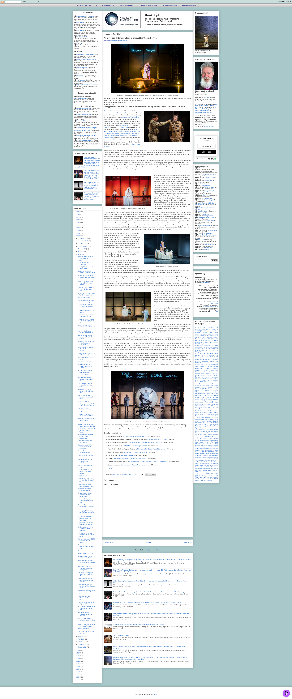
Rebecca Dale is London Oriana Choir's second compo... (85, 283)
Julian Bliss (208, 248)
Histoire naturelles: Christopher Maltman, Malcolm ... (85, 614)
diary (197, 375)
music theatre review (202, 414)
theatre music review (201, 465)
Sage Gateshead (213, 445)
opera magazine (204, 426)
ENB (216, 378)
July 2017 (81, 251)
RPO (203, 443)
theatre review (213, 465)
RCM (203, 438)
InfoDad (215, 311)
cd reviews (214, 359)
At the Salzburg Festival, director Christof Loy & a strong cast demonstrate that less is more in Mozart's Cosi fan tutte (91, 185)
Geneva (210, 388)
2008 (78, 672)
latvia (196, 402)
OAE (211, 422)
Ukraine (208, 468)
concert (215, 366)
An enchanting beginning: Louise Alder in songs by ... (86, 277)
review (207, 440)
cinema (204, 362)
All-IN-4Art (205, 331)
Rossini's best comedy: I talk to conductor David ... (86, 425)
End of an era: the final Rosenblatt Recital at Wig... (85, 385)
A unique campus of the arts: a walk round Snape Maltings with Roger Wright (138, 624)
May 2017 (81, 636)
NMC (216, 417)
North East (211, 419)
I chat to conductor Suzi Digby (157, 439)
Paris (196, 433)
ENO (208, 380)
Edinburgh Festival (200, 378)
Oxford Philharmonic (212, 431)
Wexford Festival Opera (210, 475)
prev (203, 437)
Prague (197, 437)
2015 (78, 653)
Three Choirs (199, 467)
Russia (211, 443)
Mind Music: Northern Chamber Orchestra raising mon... (85, 568)
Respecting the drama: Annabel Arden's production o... (85, 494)
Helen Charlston (212, 192)
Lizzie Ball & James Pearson (206, 217)
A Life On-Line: (209, 327)
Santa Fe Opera (210, 447)
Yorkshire (209, 480)
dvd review (206, 377)
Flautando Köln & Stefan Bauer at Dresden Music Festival (148, 462)
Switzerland (198, 460)
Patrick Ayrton (208, 233)
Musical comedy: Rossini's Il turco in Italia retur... (86, 315)
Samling (203, 447)
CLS (206, 364)
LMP (212, 405)
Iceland (197, 399)
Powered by (201, 159)
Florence (204, 387)
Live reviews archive (149, 5)
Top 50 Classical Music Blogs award (85, 441)
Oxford (211, 429)
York (205, 480)
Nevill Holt (198, 416)
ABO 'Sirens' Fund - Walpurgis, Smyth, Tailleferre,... (84, 262)
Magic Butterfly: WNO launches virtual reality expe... (85, 397)
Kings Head (206, 401)
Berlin (216, 340)
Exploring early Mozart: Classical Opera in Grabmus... (85, 461)
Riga (196, 442)
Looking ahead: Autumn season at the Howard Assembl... (85, 580)
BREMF (197, 344)
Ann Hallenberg (212, 230)
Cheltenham (205, 361)
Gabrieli (197, 388)
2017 (78, 236)
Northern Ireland (212, 421)
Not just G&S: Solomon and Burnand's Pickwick (86, 625)
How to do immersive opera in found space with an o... (86, 592)
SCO (216, 447)
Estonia (197, 382)
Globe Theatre (211, 390)
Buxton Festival (211, 348)
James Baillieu (206, 185)
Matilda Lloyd (208, 249)
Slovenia (207, 450)
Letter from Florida (208, 404)
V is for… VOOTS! (83, 401)
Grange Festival (114, 40)
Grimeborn (198, 395)
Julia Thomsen (208, 198)
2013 (78, 658)
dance (202, 373)
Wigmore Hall (200, 477)
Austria (216, 332)
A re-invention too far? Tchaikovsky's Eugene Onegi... (85, 500)
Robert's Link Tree (84, 5)
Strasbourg (205, 457)
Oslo (207, 429)
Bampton (202, 335)
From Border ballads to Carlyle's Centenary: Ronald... (85, 366)
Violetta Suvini (207, 168)
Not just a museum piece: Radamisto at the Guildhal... (85, 528)
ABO (196, 329)
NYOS (207, 422)
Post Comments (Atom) (152, 550)
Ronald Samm (114, 136)
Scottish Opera (205, 448)
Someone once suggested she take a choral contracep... (86, 343)
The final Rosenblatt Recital (127, 455)
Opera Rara (199, 428)
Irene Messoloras (209, 190)
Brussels (206, 347)
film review (206, 385)
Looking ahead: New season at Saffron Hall (85, 485)
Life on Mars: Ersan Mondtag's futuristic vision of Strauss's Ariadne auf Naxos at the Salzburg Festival (147, 603)
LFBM (216, 404)
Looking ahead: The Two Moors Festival (85, 267)
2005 (78, 680)
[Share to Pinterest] (155, 474)
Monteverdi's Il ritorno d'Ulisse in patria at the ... (86, 331)
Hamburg (208, 397)
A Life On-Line (200, 327)
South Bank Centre (212, 453)
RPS (207, 443)
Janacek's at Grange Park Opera (136, 436)
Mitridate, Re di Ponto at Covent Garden (85, 257)
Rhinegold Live (214, 440)
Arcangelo (198, 332)
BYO (202, 355)
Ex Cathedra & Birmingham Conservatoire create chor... (86, 608)
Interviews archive (189, 5)
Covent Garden (209, 372)
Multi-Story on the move (85, 362)
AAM (216, 327)
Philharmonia (210, 433)
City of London (213, 362)
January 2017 (82, 647)
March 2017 (82, 642)
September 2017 (83, 246)
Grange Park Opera (212, 394)
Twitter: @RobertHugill (127, 5)
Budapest (215, 347)
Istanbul (215, 399)
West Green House (212, 473)
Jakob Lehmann (209, 244)
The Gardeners (205, 462)
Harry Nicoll (124, 136)
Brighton (203, 344)
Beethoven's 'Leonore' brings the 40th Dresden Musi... (86, 391)
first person (214, 385)
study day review (201, 458)
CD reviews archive (169, 5)
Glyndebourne (199, 392)
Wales (197, 472)
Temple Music (210, 460)
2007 (78, 674)
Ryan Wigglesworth (208, 174)
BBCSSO (197, 340)
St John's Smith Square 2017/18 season (85, 371)
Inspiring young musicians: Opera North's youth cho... (86, 289)
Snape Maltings (205, 452)
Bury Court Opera (200, 348)
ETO (201, 382)
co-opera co (214, 364)
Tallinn (204, 460)
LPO (209, 407)
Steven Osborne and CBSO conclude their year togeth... (86, 540)
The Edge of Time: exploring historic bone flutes (86, 410)
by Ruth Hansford (206, 353)
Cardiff (209, 357)
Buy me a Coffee (209, 126)
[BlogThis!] (148, 474)
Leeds (211, 402)
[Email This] (146, 474)
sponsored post (207, 455)
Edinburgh (215, 377)
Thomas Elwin (123, 127)
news (202, 417)
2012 (78, 661)
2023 (78, 220)
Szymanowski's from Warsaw (135, 465)
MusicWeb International (210, 306)
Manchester (203, 409)
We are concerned (83, 629)
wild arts (209, 477)
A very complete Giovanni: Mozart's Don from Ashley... (86, 348)
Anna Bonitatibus (123, 125)
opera (205, 424)
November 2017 (83, 241)
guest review (199, 397)
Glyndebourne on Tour (211, 392)
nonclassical (198, 419)
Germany (198, 390)
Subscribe (206, 152)
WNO (216, 479)
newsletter (208, 417)
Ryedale (197, 445)
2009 (78, 669)
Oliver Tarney (208, 200)
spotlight (215, 455)
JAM (202, 401)
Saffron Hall (204, 445)
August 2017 (82, 249)
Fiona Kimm (130, 134)
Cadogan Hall (213, 355)
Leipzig (201, 404)
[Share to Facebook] (153, 474)
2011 (78, 664)
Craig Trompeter (202, 211)
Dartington (208, 373)
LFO (196, 405)
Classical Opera (199, 364)
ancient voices (213, 331)
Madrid (197, 409)
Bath (204, 337)
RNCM (207, 442)
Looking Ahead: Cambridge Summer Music (86, 456)
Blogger (154, 694)
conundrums (214, 370)
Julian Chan (205, 214)
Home (110, 468)
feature (201, 384)
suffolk (210, 458)
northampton (202, 421)
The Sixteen (214, 463)
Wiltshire (215, 477)
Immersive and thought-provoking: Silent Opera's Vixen (86, 586)
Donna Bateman (123, 131)
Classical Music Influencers (203, 112)
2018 (78, 233)
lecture (206, 402)
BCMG (203, 340)
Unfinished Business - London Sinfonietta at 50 (86, 272)
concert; (215, 368)
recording (202, 440)
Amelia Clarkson (209, 220)
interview (205, 399)
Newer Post (108, 543)
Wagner (215, 470)
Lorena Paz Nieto (135, 131)
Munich (216, 409)
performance (202, 433)
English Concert (200, 380)
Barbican (208, 335)
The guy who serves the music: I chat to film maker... (85, 471)
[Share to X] (151, 474)
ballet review (210, 334)
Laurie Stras (201, 240)
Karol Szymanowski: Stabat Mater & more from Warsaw (86, 430)
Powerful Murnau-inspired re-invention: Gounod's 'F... (86, 506)
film (200, 385)
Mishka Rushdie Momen (209, 235)
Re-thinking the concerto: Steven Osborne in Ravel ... (86, 562)
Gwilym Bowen (109, 134)
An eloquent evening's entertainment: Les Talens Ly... (85, 518)
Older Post (187, 543)
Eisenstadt (209, 378)
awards (197, 334)
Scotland (198, 448)
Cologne (202, 366)
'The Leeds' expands (84, 551)
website (216, 472)
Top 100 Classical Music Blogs (205, 109)
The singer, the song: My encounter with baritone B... (86, 512)
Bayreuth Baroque (212, 337)
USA (212, 468)
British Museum (214, 344)
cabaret (206, 355)
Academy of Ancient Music (131, 117)
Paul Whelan (113, 131)
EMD (213, 378)
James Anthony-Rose (204, 225)
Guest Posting (213, 395)
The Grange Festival (123, 113)
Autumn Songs (82, 476)
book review (213, 342)
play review (203, 434)
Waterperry (204, 472)
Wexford (197, 475)
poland (210, 434)
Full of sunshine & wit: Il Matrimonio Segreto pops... (85, 598)
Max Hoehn (206, 195)
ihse (201, 399)
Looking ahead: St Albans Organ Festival (86, 603)
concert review (203, 368)
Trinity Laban (210, 467)
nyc (201, 422)
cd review (205, 359)
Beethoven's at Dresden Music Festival (129, 458)
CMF (209, 364)
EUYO (210, 382)
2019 (78, 230)
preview (209, 436)
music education (201, 412)
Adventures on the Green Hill (208, 329)
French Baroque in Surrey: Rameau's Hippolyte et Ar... (86, 320)
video (210, 470)
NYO (204, 422)
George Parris (208, 216)
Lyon (216, 407)
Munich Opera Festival (202, 410)
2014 (78, 656)
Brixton (202, 347)
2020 (78, 228)
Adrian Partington (209, 187)
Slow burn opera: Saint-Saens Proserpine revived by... (85, 446)
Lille (204, 405)
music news (213, 412)
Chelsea (197, 361)
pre (201, 437)
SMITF (212, 450)
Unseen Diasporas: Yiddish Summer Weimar (86, 451)
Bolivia (206, 342)
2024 (78, 217)
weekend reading (200, 473)
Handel (215, 397)
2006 (78, 677)
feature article (209, 384)
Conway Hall (199, 372)
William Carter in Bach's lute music (135, 452)
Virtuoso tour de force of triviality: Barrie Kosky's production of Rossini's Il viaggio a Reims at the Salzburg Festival (151, 592)
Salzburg (197, 447)
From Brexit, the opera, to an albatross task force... (86, 415)
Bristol (207, 344)
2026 (78, 212)
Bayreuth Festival (201, 339)
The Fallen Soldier (83, 375)
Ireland (211, 399)
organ (203, 429)
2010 (78, 666)
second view (214, 448)
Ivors (199, 401)
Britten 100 (210, 345)
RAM (200, 438)
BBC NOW (214, 339)
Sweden (215, 458)
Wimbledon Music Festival (203, 479)
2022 (78, 222)
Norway (197, 422)
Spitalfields (198, 455)
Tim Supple (108, 111)
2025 (78, 214)
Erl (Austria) (214, 380)
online (196, 424)
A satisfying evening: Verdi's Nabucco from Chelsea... (86, 404)
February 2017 (82, 644)
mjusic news (210, 409)
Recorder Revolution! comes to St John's (84, 489)
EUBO (205, 382)
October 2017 (82, 243)
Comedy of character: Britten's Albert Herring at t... (86, 326)
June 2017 (81, 254)
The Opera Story (204, 463)
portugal (215, 434)
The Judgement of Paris (121, 635)
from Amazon (205, 283)
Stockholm (198, 457)
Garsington (203, 389)
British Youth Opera (201, 345)
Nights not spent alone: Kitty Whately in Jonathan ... (86, 294)
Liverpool (207, 405)
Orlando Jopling (209, 177)
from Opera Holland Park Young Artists (145, 442)
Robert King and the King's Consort (135, 446)
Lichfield (200, 405)
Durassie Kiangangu (120, 140)
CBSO (213, 357)
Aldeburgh (198, 331)
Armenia (204, 332)
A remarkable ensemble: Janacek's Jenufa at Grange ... (85, 337)
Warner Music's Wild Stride (86, 553)
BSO (211, 347)
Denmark (215, 373)
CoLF (196, 366)
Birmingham (199, 342)
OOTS (201, 424)
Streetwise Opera (213, 457)
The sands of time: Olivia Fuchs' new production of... (85, 574)
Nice (213, 417)
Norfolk (204, 419)
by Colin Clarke (210, 350)
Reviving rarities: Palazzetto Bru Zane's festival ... (86, 557)
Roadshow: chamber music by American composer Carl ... (86, 546)
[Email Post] (142, 474)
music (216, 410)
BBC (208, 339)
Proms (216, 437)
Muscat (212, 410)
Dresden (203, 375)
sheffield (197, 450)
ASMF (210, 332)
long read (205, 407)
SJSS (202, 450)
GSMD (205, 395)
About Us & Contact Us (105, 5)
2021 (78, 225)
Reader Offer (209, 438)
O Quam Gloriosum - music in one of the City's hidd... (86, 301)
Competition (209, 366)
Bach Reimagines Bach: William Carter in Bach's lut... (86, 379)
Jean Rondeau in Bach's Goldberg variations (85, 523)
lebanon (201, 402)
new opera (205, 416)
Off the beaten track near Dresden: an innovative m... (86, 306)
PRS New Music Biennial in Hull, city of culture (86, 354)
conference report (201, 370)
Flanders (197, 387)
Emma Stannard (120, 134)
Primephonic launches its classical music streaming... (85, 436)
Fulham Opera (213, 387)
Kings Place (214, 401)
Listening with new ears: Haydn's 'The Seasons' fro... (86, 480)
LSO (213, 407)
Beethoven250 (209, 340)
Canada (204, 357)
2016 (78, 650)
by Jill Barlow (207, 352)
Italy (196, 401)
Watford (210, 472)
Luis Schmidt (208, 181)
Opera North (214, 426)
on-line (215, 422)
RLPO (201, 442)
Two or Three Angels (84, 297)
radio (196, 438)
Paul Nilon (107, 127)
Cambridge (198, 357)
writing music (199, 480)
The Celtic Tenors (202, 184)
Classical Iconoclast (214, 302)
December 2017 (83, 238)
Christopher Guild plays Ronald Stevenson (151, 449)
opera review (124, 40)
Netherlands (214, 414)
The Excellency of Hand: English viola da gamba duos (86, 534)
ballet (204, 334)
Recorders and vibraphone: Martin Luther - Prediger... (86, 420)
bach (201, 334)
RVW (216, 443)
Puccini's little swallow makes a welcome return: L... (86, 620)
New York (212, 416)
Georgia (215, 388)
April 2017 (81, 639)
